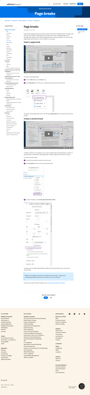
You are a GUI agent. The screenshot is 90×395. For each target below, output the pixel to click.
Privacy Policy (7, 384)
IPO (25, 340)
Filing (7, 62)
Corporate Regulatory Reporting (13, 68)
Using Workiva (14, 20)
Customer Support (61, 332)
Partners (3, 329)
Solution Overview (29, 316)
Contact (58, 340)
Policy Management (29, 346)
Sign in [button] (80, 4)
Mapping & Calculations (11, 121)
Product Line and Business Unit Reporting (35, 348)
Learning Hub (59, 336)
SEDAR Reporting (29, 352)
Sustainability (4, 341)
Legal (2, 343)
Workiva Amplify (60, 324)
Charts (7, 38)
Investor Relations (61, 365)
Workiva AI (8, 59)
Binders (7, 35)
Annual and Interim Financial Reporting (35, 318)
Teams (3, 336)
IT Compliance (28, 342)
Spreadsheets (9, 53)
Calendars (8, 36)
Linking (7, 46)
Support (58, 328)
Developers (59, 338)
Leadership (59, 348)
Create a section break (81, 32)
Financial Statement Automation (33, 333)
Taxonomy (8, 129)
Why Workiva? (5, 318)
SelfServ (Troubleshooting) (11, 134)
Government (4, 357)
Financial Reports (60, 367)
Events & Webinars (61, 322)
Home (7, 44)
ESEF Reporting (28, 327)
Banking (3, 350)
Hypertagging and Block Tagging (13, 132)
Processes (8, 51)
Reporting (7, 61)
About (57, 346)
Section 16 (8, 64)
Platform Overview (6, 316)
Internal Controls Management (32, 337)
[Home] (14, 4)
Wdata (7, 90)
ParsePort (7, 113)
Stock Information (60, 368)
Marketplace (4, 327)
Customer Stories (60, 320)
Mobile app (8, 48)
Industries (4, 348)
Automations (9, 33)
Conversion (8, 120)
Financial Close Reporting (31, 331)
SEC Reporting (28, 350)
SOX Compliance (29, 353)
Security (3, 331)
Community (59, 334)
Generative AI (5, 320)
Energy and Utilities (6, 355)
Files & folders (9, 42)
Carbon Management (30, 322)
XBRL (7, 66)
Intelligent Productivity (7, 326)
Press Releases (60, 372)
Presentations (9, 49)
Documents (30, 20)
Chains (7, 91)
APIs (7, 31)
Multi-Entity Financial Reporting (32, 344)
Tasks (7, 55)
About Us (58, 358)
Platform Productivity (23, 20)
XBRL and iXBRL (28, 357)
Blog (57, 318)
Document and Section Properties (56, 283)
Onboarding (8, 105)
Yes (46, 297)
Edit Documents (37, 20)
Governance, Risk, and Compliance (34, 335)
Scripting (8, 95)
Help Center (59, 330)
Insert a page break (82, 29)
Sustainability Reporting (11, 84)
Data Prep (8, 93)
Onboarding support (10, 109)
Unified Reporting (6, 322)
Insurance (4, 352)
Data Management (9, 88)
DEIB (57, 350)
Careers (58, 356)
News (57, 370)
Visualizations (9, 57)
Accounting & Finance (7, 338)
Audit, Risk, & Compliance (8, 340)
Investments (4, 354)
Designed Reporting (10, 97)
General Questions (10, 118)
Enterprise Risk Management (32, 326)
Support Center (7, 20)
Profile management (10, 107)
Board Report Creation (30, 320)
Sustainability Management (11, 83)
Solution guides (9, 111)
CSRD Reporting (28, 324)
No (51, 297)
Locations (58, 352)
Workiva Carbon (9, 86)
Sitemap (12, 384)
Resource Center (61, 316)
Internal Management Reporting (33, 339)
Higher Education (6, 359)
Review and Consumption (11, 123)
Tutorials (8, 114)
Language (57, 3)
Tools (7, 130)
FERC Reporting (28, 329)
